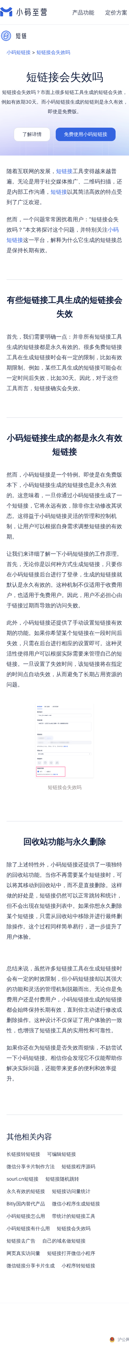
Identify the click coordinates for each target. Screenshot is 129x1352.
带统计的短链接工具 (73, 1216)
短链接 (64, 171)
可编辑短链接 (61, 1154)
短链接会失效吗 (53, 52)
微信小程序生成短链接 (76, 1203)
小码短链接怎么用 (26, 1216)
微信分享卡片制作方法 (31, 1166)
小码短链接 (19, 52)
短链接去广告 (21, 1241)
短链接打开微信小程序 (71, 1253)
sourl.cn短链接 (23, 1179)
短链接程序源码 (78, 1166)
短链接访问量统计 (71, 1191)
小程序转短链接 (78, 1265)
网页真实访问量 (23, 1253)
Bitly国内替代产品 (26, 1203)
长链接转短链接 (23, 1154)
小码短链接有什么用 (28, 1228)
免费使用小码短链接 (85, 134)
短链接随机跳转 (62, 1179)
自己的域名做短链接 (64, 1241)
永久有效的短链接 (26, 1191)
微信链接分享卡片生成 (31, 1265)
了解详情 (32, 134)
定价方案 (116, 12)
